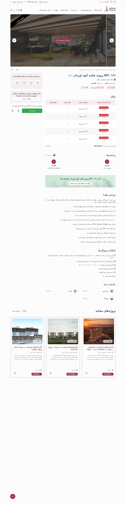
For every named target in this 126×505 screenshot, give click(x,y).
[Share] (17, 70)
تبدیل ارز (48, 146)
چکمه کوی (83, 69)
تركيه (104, 69)
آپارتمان (98, 69)
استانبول (90, 69)
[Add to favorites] (12, 70)
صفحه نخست (112, 69)
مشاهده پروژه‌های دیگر (63, 40)
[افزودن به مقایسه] (86, 373)
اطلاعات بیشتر (26, 99)
